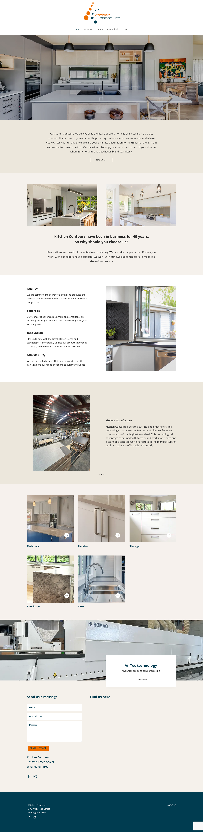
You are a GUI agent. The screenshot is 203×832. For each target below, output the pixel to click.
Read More (100, 160)
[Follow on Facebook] (29, 776)
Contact (125, 29)
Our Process (88, 29)
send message (38, 748)
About (101, 29)
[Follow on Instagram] (35, 776)
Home (76, 29)
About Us (172, 805)
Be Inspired (112, 29)
